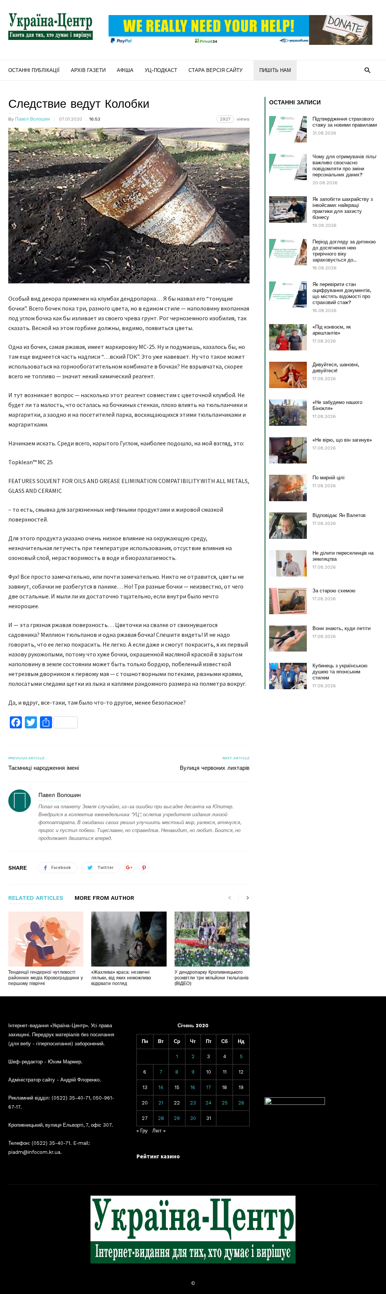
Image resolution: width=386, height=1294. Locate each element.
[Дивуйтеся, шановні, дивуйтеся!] (288, 375)
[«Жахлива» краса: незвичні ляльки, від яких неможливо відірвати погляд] (128, 939)
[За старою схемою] (288, 601)
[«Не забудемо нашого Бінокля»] (288, 412)
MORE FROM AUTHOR (104, 898)
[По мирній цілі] (288, 488)
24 (208, 1103)
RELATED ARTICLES (35, 898)
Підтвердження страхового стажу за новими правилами (344, 122)
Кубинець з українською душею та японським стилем (340, 672)
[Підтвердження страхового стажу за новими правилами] (288, 129)
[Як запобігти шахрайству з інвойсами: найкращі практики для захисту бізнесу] (288, 209)
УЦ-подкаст (161, 70)
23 (193, 1103)
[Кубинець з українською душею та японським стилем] (288, 676)
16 (192, 1087)
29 (177, 1118)
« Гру (142, 1130)
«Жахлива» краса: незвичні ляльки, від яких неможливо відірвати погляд (121, 978)
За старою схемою (333, 590)
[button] (367, 69)
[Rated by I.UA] (295, 1103)
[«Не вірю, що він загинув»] (288, 450)
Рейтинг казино (158, 1156)
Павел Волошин (32, 119)
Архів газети (88, 70)
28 (161, 1118)
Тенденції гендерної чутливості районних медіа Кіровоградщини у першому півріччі (45, 978)
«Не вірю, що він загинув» (342, 440)
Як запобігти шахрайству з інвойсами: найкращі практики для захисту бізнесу (342, 208)
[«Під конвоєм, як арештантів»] (288, 337)
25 (225, 1103)
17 (208, 1087)
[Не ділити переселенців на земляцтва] (288, 563)
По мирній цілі (328, 477)
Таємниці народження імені (43, 768)
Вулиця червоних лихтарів (215, 768)
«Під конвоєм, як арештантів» (331, 330)
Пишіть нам (275, 70)
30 (193, 1118)
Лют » (158, 1130)
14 (160, 1087)
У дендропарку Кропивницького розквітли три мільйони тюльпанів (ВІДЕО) (211, 978)
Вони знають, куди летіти (341, 628)
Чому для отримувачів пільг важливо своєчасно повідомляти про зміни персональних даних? (344, 165)
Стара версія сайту (215, 70)
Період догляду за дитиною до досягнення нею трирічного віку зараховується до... (344, 251)
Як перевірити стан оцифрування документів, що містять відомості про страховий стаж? (341, 293)
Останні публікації (34, 70)
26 (241, 1103)
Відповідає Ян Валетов (339, 515)
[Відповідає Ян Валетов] (288, 525)
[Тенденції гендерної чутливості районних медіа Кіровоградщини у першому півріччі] (45, 939)
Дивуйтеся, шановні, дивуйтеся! (335, 367)
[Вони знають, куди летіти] (288, 639)
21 (160, 1103)
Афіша (125, 70)
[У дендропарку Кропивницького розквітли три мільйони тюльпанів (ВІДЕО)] (212, 939)
